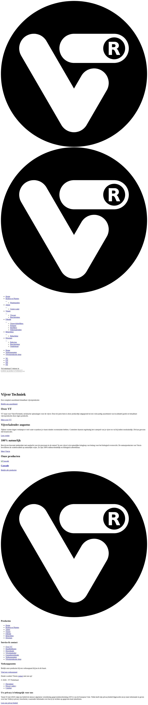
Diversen (9, 339)
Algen (8, 306)
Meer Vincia (5, 451)
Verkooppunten (11, 352)
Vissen (8, 312)
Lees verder (5, 436)
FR (7, 365)
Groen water (14, 309)
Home (8, 296)
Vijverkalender (11, 653)
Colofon (9, 688)
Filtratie (8, 320)
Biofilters (13, 328)
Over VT (9, 647)
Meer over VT (6, 420)
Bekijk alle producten (9, 470)
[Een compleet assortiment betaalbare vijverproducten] (74, 146)
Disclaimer (9, 684)
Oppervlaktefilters (16, 324)
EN (7, 360)
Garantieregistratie (12, 655)
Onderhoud (14, 346)
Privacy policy (11, 686)
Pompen (13, 326)
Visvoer (13, 315)
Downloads (10, 651)
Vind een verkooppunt (9, 672)
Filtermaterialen (16, 330)
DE (7, 363)
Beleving (13, 342)
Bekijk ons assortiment (9, 404)
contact (20, 676)
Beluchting (10, 333)
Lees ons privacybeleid (9, 703)
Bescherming (15, 317)
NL (7, 358)
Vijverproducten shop (13, 354)
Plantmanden (15, 303)
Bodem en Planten (12, 300)
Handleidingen (11, 649)
